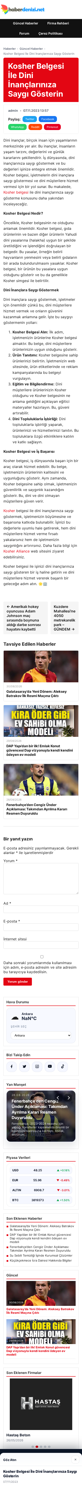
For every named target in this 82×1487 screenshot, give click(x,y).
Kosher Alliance (16, 551)
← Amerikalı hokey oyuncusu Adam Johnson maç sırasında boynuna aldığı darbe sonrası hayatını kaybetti (24, 617)
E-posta (11, 921)
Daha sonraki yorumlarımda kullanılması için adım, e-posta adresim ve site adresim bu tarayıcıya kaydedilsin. (40, 967)
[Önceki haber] (58, 1098)
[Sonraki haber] (68, 1098)
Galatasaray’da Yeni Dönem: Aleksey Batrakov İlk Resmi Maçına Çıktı (42, 1227)
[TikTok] (62, 1067)
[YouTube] (50, 1067)
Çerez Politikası (50, 33)
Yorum (10, 861)
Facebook (47, 119)
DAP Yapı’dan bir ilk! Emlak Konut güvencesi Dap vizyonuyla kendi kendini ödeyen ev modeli (40, 1238)
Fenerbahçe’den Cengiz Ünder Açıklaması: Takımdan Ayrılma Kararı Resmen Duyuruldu (40, 1248)
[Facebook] (11, 1067)
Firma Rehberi (58, 23)
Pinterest (52, 127)
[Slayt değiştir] (32, 1447)
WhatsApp (17, 127)
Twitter (29, 119)
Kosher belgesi (15, 192)
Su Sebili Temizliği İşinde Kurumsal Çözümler (41, 1255)
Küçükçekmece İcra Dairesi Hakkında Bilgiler (41, 1260)
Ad (7, 903)
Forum (24, 33)
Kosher (9, 510)
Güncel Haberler (25, 23)
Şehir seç (19, 1026)
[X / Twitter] (24, 1067)
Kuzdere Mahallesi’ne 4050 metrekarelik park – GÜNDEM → (64, 617)
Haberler (9, 48)
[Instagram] (37, 1067)
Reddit (35, 127)
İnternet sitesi (15, 939)
